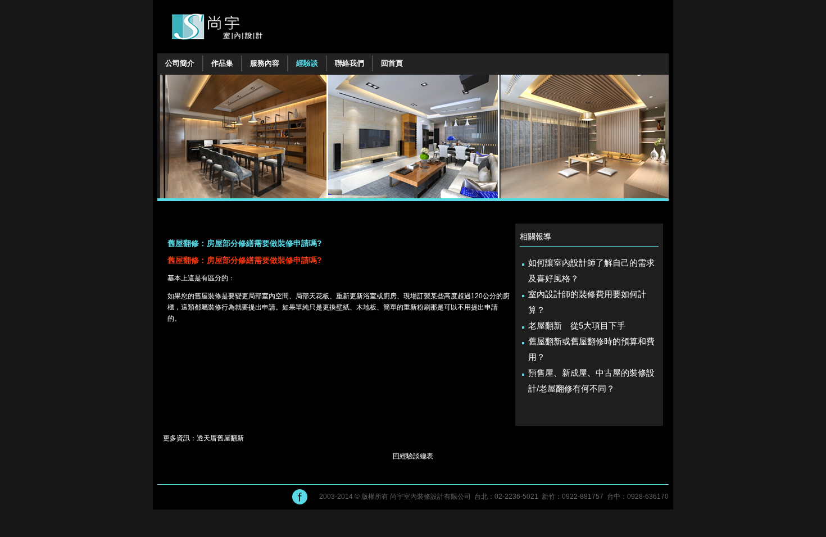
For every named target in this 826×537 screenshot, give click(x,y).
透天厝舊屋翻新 (220, 438)
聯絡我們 (349, 63)
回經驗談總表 (413, 456)
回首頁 (392, 63)
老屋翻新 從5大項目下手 (576, 325)
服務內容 (264, 63)
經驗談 (307, 63)
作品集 (222, 63)
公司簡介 (179, 63)
